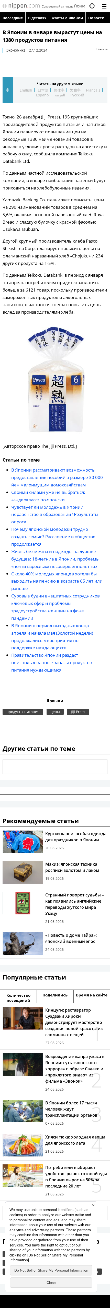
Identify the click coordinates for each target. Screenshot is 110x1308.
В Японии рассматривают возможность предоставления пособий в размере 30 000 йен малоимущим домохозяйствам (57, 477)
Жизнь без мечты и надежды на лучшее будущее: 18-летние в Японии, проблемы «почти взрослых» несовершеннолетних (55, 558)
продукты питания (22, 711)
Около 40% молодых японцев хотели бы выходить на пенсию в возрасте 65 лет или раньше (57, 581)
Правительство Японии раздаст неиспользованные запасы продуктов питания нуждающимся (51, 662)
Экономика (16, 50)
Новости (96, 17)
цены (55, 711)
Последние (13, 17)
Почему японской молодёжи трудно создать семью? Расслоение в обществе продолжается (53, 536)
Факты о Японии (67, 17)
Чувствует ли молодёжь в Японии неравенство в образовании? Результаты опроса (54, 514)
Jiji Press (78, 711)
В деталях (37, 17)
